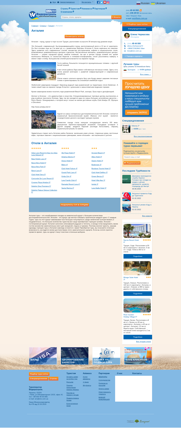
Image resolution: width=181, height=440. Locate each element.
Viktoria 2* (135, 126)
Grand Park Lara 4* (69, 172)
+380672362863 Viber (136, 48)
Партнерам (104, 373)
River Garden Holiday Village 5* (130, 316)
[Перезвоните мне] (141, 10)
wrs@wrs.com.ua (139, 18)
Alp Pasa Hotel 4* (68, 153)
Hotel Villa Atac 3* (98, 180)
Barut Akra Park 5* (38, 167)
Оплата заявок (104, 389)
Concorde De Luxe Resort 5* (42, 178)
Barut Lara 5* (36, 171)
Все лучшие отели (143, 342)
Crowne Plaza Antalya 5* (40, 182)
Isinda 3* (94, 184)
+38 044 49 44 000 (40, 397)
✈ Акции (86, 382)
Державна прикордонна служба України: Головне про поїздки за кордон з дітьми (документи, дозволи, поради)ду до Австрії (141, 181)
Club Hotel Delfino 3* (99, 172)
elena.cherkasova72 (135, 46)
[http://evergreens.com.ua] (138, 420)
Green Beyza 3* (97, 176)
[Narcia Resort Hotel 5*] (137, 231)
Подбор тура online (138, 24)
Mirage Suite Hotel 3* (130, 278)
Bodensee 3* (96, 165)
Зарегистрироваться (67, 2)
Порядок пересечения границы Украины (72, 388)
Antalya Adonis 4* (68, 157)
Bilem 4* (64, 165)
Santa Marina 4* (67, 188)
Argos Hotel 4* (67, 161)
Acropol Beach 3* (98, 153)
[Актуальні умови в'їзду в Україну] (127, 208)
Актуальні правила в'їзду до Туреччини (142, 194)
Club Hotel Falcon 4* (69, 168)
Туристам (71, 373)
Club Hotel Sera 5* (38, 175)
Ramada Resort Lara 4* (70, 184)
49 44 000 (134, 43)
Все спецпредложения (143, 136)
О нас (119, 373)
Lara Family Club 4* (69, 180)
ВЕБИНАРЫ (103, 377)
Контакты (137, 373)
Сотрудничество (104, 380)
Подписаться (133, 163)
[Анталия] (44, 71)
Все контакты (86, 2)
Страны (43, 26)
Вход (54, 2)
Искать (117, 17)
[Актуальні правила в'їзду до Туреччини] (127, 197)
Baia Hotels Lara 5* (38, 159)
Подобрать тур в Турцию (74, 205)
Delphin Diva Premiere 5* (41, 186)
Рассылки (69, 382)
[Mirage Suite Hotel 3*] (137, 269)
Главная (34, 26)
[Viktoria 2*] (127, 129)
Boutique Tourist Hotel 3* (101, 168)
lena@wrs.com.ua (134, 51)
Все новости (147, 216)
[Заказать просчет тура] (137, 99)
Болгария (131, 70)
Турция (51, 26)
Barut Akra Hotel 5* (38, 163)
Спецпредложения (137, 29)
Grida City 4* (66, 176)
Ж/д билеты (87, 385)
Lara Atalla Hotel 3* (98, 188)
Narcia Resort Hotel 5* (131, 241)
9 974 (144, 70)
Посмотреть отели (75, 36)
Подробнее (137, 256)
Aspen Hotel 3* (97, 161)
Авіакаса (87, 373)
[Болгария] (125, 70)
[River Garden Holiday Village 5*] (137, 306)
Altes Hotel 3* (96, 157)
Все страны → (145, 74)
